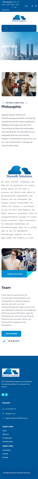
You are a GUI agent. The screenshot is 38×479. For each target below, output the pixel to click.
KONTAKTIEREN (11, 334)
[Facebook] (3, 394)
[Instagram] (6, 394)
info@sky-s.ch (10, 414)
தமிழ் (26, 6)
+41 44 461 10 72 (13, 341)
